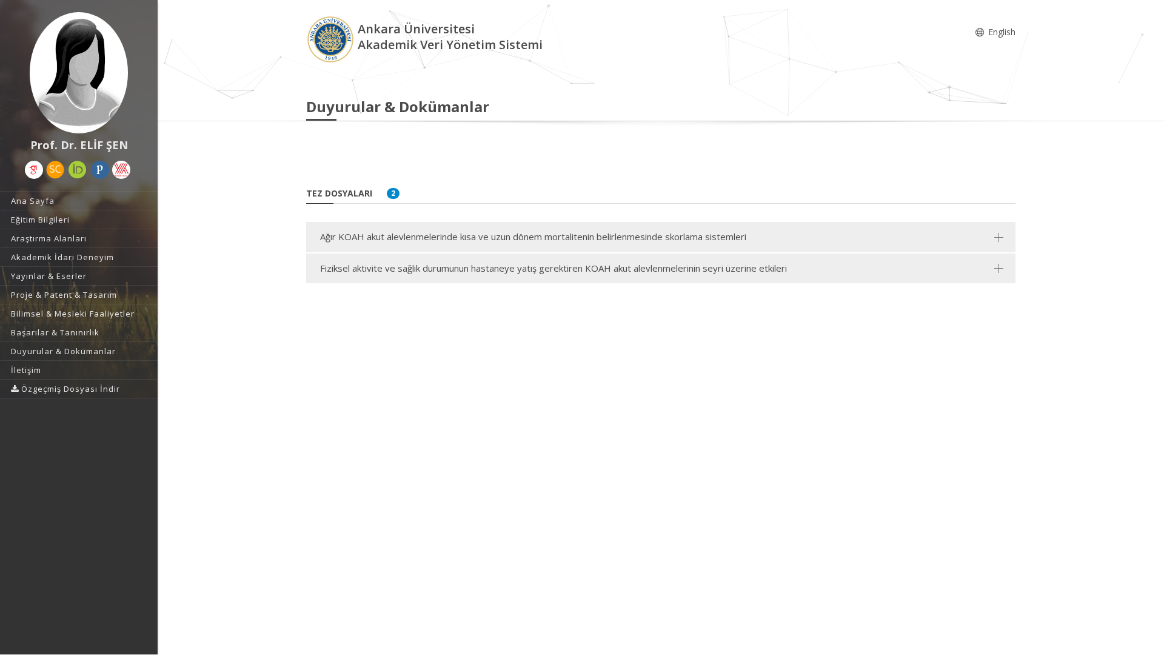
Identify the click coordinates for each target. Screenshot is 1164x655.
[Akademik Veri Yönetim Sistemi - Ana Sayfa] (332, 38)
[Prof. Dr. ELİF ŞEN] (79, 72)
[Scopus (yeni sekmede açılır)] (55, 170)
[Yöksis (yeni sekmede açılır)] (121, 170)
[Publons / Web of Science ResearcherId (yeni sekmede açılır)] (100, 170)
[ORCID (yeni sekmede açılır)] (77, 170)
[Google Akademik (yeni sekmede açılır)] (34, 170)
